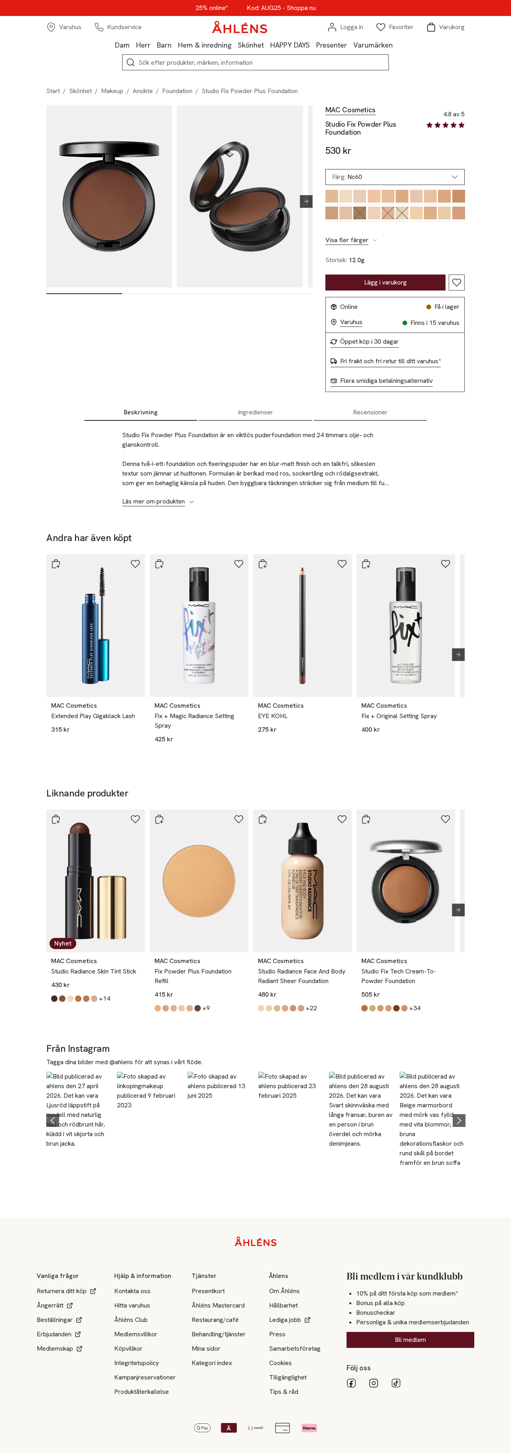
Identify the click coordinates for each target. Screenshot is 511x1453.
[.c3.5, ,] (345, 197)
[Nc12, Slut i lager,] (402, 214)
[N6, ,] (345, 214)
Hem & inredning (205, 45)
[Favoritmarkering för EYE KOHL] (342, 563)
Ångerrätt (50, 1305)
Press (277, 1334)
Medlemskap (55, 1348)
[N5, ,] (430, 197)
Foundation (177, 91)
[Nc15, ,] (444, 214)
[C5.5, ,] (458, 197)
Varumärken (373, 45)
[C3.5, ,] (331, 197)
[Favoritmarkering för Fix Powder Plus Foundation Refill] (238, 819)
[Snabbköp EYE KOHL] (262, 563)
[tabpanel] (255, 464)
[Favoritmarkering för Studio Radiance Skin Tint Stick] (135, 819)
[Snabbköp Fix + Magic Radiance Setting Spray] (159, 563)
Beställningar (55, 1320)
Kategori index (212, 1363)
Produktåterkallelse (141, 1391)
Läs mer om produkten (153, 502)
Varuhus (351, 322)
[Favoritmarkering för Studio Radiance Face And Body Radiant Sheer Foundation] (342, 819)
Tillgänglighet (288, 1377)
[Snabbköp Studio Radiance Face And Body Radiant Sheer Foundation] (262, 819)
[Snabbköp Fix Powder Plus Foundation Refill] (159, 819)
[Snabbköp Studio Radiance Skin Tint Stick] (55, 819)
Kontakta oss (132, 1291)
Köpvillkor (128, 1348)
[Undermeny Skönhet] (267, 45)
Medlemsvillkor (135, 1334)
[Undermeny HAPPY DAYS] (313, 45)
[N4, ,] (359, 197)
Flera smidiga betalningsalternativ (386, 381)
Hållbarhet (283, 1305)
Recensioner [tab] (370, 412)
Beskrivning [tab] (141, 412)
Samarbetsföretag (295, 1348)
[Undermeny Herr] (153, 45)
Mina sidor (206, 1348)
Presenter (331, 45)
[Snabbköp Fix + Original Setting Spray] (366, 563)
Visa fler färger (346, 240)
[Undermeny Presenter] (350, 45)
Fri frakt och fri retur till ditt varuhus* (390, 361)
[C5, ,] (444, 197)
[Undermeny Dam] (133, 45)
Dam (122, 45)
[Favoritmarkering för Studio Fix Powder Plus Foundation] (457, 283)
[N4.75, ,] (402, 197)
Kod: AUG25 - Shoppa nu (281, 8)
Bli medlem (410, 1340)
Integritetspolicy (136, 1363)
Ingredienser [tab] (255, 412)
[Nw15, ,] (458, 214)
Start (53, 91)
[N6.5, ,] (331, 214)
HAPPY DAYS (290, 45)
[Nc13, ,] (416, 214)
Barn (164, 45)
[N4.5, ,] (374, 197)
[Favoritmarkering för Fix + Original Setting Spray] (445, 563)
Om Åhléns (284, 1291)
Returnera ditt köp (62, 1291)
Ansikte (143, 91)
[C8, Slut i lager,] (359, 214)
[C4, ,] (388, 197)
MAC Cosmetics (350, 110)
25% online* (212, 8)
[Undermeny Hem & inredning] (234, 45)
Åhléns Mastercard (218, 1305)
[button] (79, 1119)
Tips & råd (283, 1391)
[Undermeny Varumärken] (396, 45)
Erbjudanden (54, 1334)
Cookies (280, 1363)
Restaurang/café (215, 1320)
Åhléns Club (131, 1320)
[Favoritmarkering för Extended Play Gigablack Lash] (135, 563)
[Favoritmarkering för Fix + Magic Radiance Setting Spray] (238, 563)
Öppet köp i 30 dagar (369, 342)
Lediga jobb (285, 1320)
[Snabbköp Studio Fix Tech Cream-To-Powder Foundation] (366, 819)
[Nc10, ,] (374, 214)
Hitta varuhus (132, 1305)
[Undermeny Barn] (174, 45)
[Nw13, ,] (430, 214)
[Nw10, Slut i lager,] (388, 214)
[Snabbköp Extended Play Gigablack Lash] (55, 563)
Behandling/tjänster (219, 1334)
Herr (143, 45)
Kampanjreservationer (145, 1377)
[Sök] (130, 62)
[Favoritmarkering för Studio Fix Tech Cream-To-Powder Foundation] (445, 819)
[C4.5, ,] (416, 197)
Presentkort (208, 1291)
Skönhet (251, 45)
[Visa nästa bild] (303, 201)
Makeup (112, 91)
